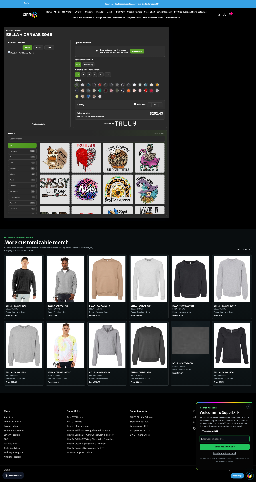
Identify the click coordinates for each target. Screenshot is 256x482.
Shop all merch (243, 249)
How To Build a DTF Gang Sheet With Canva (88, 430)
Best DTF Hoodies (75, 417)
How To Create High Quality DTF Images (86, 443)
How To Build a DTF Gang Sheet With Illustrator (90, 435)
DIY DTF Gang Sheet (140, 435)
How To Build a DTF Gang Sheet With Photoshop (90, 439)
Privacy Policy (11, 426)
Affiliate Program (12, 457)
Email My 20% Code (225, 447)
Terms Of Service (12, 421)
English (7, 470)
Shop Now (146, 4)
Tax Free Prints (11, 443)
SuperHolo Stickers (139, 421)
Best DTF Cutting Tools (78, 426)
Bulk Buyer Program (13, 452)
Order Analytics (12, 448)
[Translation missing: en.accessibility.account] (224, 14)
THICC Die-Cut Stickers (141, 417)
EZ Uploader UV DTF (140, 430)
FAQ (6, 439)
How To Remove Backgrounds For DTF (85, 448)
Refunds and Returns (14, 430)
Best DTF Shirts (74, 421)
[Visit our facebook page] (194, 428)
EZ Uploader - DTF (139, 426)
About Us (8, 417)
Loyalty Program (12, 435)
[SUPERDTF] (30, 15)
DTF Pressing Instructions (79, 452)
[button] (218, 14)
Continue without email (224, 453)
